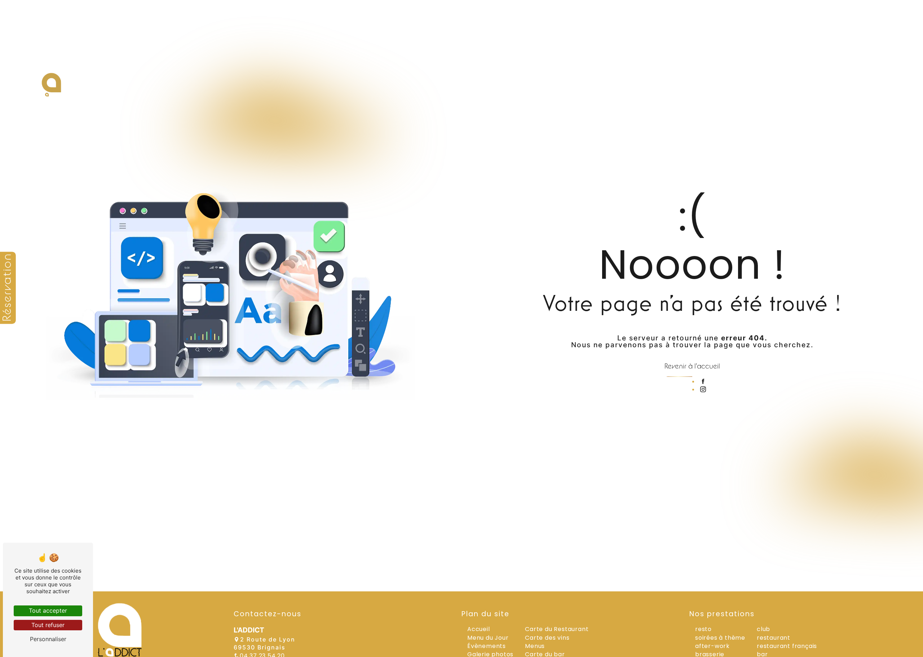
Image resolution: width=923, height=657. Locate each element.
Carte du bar (667, 91)
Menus (556, 91)
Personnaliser (48, 639)
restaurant (773, 638)
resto (703, 629)
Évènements (724, 91)
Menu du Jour (488, 638)
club (763, 629)
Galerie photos (785, 91)
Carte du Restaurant (556, 629)
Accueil (519, 91)
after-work (712, 646)
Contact (838, 91)
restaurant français (787, 646)
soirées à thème (720, 638)
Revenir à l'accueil (692, 366)
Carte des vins (607, 91)
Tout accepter (48, 610)
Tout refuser (48, 625)
